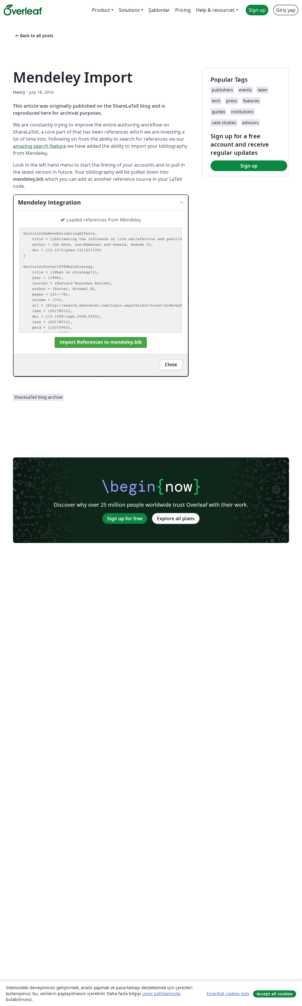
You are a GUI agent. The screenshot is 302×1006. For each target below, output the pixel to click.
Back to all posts (33, 35)
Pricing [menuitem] (183, 10)
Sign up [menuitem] (257, 10)
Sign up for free (124, 518)
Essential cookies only (227, 993)
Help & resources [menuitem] (215, 10)
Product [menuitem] (101, 10)
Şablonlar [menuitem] (159, 10)
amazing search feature (39, 146)
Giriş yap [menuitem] (286, 10)
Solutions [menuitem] (129, 10)
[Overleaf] (23, 10)
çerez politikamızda (161, 993)
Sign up (248, 166)
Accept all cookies (275, 994)
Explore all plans (176, 518)
